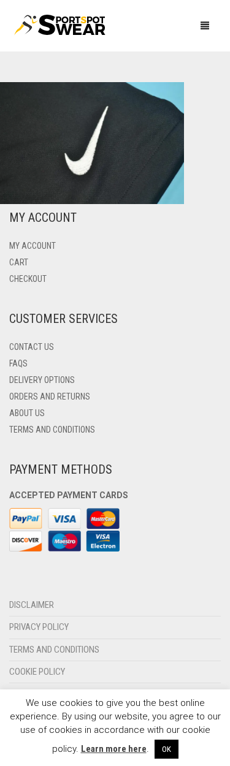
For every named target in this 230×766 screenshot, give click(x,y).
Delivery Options (42, 380)
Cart (18, 262)
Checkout (28, 279)
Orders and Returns (49, 396)
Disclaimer (31, 604)
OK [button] (166, 749)
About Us (27, 413)
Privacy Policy (39, 626)
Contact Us (31, 347)
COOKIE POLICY (37, 671)
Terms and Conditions (52, 429)
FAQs (18, 363)
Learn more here (114, 748)
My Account (32, 246)
